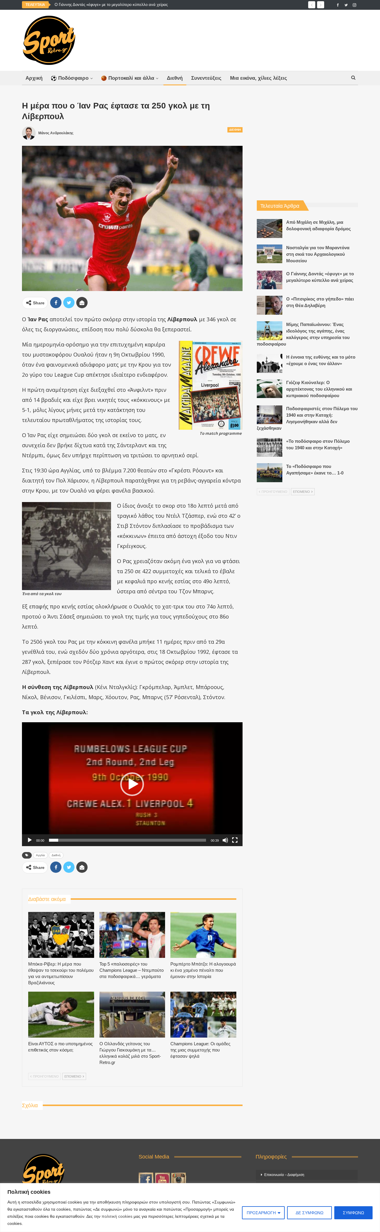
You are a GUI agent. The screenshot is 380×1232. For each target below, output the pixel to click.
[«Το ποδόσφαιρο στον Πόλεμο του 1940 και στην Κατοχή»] (269, 447)
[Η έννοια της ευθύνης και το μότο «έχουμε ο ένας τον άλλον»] (269, 363)
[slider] (127, 840)
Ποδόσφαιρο (73, 78)
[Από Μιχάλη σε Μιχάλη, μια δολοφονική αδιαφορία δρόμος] (269, 228)
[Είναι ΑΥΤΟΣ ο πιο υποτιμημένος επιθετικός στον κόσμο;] (61, 1015)
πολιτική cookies (117, 1216)
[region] (190, 1207)
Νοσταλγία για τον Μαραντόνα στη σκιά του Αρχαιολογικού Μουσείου (317, 254)
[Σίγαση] (225, 840)
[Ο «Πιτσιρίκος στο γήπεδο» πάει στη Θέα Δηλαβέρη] (269, 305)
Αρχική (34, 78)
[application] (132, 784)
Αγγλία (40, 855)
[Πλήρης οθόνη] (235, 840)
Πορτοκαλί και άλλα (131, 78)
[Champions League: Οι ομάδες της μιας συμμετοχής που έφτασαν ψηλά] (203, 1015)
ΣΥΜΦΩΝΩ (353, 1212)
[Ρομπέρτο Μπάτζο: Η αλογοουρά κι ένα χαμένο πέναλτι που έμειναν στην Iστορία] (203, 935)
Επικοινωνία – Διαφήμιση (284, 1175)
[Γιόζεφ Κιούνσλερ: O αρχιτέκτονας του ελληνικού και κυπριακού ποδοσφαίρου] (269, 388)
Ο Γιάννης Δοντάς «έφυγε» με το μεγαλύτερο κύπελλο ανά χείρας (111, 4)
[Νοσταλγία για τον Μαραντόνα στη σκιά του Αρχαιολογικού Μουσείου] (269, 254)
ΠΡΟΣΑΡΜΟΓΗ (261, 1212)
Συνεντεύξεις (206, 78)
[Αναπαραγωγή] (30, 840)
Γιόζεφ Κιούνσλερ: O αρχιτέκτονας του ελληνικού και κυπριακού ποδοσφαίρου (319, 389)
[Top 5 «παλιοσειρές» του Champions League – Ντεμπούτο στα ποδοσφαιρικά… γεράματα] (132, 935)
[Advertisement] (248, 38)
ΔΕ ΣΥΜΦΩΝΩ (309, 1212)
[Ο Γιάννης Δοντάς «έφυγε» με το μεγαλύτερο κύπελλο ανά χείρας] (269, 280)
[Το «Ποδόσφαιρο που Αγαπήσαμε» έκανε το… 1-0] (269, 472)
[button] (132, 784)
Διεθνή (175, 78)
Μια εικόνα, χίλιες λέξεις (258, 78)
